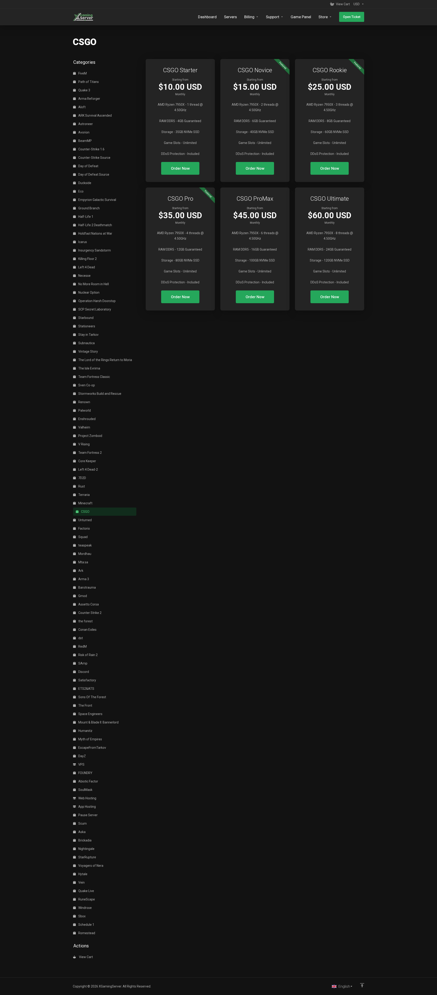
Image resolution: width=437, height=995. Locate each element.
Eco (81, 191)
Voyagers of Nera (90, 865)
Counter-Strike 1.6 (91, 149)
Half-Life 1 (85, 216)
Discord (83, 672)
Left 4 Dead (86, 267)
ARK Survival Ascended (95, 115)
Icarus (82, 242)
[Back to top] (362, 985)
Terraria (84, 495)
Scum (82, 823)
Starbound (86, 318)
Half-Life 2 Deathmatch (95, 225)
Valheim (84, 427)
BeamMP (85, 141)
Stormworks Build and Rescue (99, 393)
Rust (81, 486)
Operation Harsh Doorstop (97, 301)
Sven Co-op (86, 385)
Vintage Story (88, 351)
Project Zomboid (90, 436)
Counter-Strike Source (94, 157)
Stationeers (86, 326)
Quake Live (86, 891)
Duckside (84, 183)
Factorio (84, 528)
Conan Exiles (87, 629)
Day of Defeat (88, 166)
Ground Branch (89, 208)
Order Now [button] (180, 168)
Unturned (85, 520)
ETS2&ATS (86, 688)
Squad (83, 537)
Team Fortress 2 (90, 452)
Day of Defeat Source (93, 174)
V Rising (84, 444)
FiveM (82, 73)
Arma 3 (83, 579)
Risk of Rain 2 (88, 655)
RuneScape (86, 899)
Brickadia (84, 840)
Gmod (82, 596)
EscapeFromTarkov (92, 747)
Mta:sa (83, 562)
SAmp (82, 663)
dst (80, 638)
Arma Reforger (89, 98)
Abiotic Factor (88, 781)
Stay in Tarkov (88, 334)
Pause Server (88, 815)
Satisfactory (87, 680)
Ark (80, 570)
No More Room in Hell (93, 284)
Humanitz (85, 731)
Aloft (82, 107)
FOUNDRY (85, 773)
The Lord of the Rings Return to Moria (105, 360)
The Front (85, 705)
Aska (82, 832)
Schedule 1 (86, 924)
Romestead (86, 933)
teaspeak (85, 545)
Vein (81, 882)
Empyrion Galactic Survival (97, 200)
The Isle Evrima (89, 368)
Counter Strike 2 (90, 613)
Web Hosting (87, 798)
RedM (82, 646)
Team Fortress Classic (94, 377)
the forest (85, 621)
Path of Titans (88, 82)
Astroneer (85, 124)
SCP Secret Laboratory (94, 309)
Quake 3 (84, 90)
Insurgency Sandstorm (94, 250)
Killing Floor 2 (87, 259)
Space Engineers (90, 714)
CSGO (84, 511)
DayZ (82, 756)
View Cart (85, 957)
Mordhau (84, 554)
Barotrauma (87, 587)
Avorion (83, 132)
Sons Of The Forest (92, 697)
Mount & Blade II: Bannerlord (98, 722)
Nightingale (86, 849)
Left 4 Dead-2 (88, 469)
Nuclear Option (88, 292)
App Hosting (87, 806)
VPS (81, 764)
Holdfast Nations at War (95, 233)
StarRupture (87, 857)
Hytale (82, 874)
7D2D (82, 478)
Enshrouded (87, 419)
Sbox (82, 916)
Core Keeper (87, 461)
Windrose (85, 908)
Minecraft (85, 503)
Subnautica (86, 343)
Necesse (84, 275)
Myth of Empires (90, 739)
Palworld (84, 410)
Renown (84, 402)
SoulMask (85, 790)
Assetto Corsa (88, 604)
